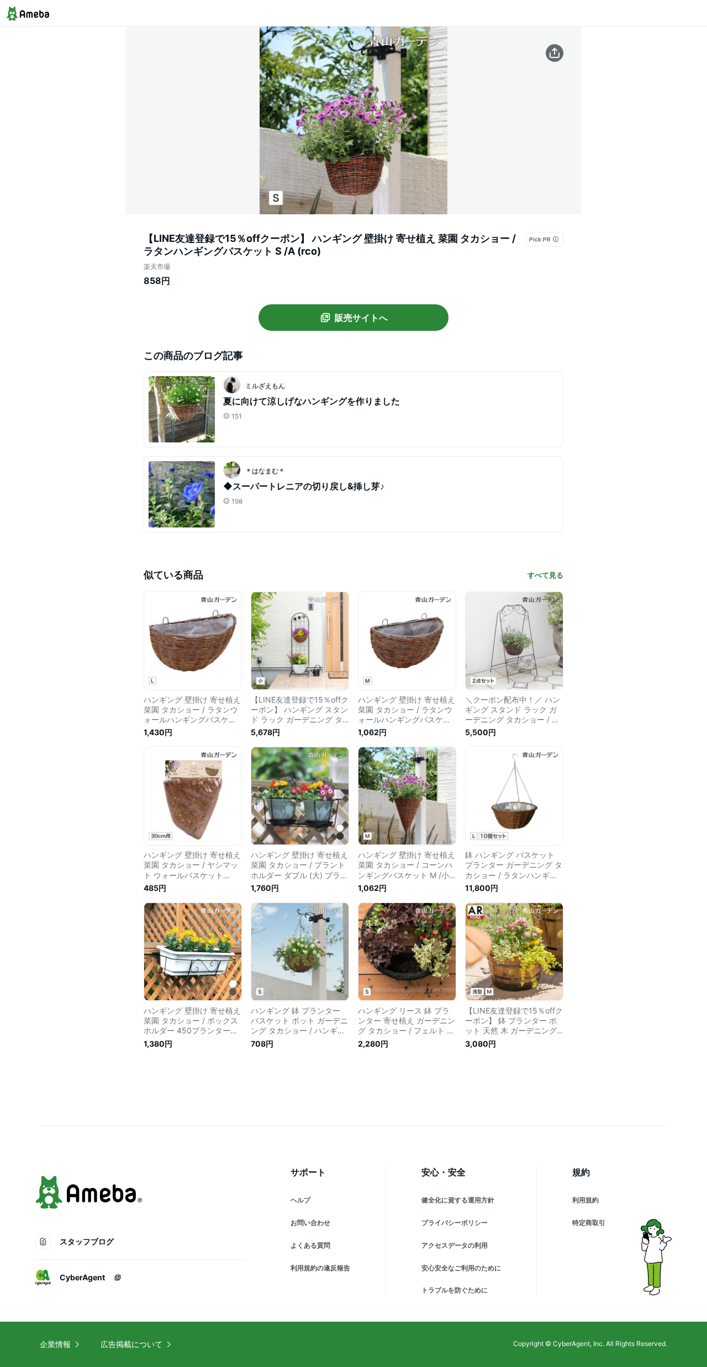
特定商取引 (588, 1222)
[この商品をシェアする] (554, 53)
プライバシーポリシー (454, 1222)
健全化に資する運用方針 (457, 1200)
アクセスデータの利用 (454, 1245)
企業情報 (55, 1344)
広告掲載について (131, 1344)
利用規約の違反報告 (320, 1268)
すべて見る (545, 575)
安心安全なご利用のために (461, 1268)
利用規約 (585, 1200)
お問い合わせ (310, 1222)
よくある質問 (310, 1245)
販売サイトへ (361, 317)
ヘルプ (300, 1200)
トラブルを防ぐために (454, 1290)
